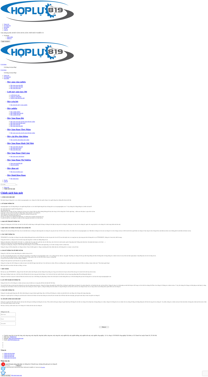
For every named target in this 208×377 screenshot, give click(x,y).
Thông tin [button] (3, 350)
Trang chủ (6, 24)
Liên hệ (6, 30)
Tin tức (6, 28)
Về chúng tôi (7, 25)
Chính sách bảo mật (12, 192)
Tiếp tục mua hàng (5, 375)
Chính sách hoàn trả (9, 355)
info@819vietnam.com (13, 340)
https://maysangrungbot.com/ (16, 338)
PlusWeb (43, 367)
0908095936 (13, 337)
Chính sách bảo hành (9, 353)
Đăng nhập (10, 37)
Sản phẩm (6, 27)
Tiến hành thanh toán (16, 375)
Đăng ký (9, 38)
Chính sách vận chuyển (10, 357)
